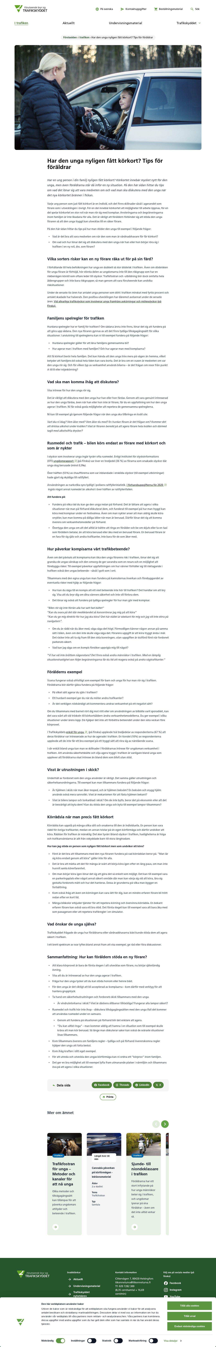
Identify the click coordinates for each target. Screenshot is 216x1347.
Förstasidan (70, 37)
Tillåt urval (189, 1316)
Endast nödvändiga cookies (189, 1326)
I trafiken (84, 37)
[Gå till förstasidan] (31, 8)
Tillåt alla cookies (189, 1305)
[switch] (91, 1340)
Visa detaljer (171, 1340)
